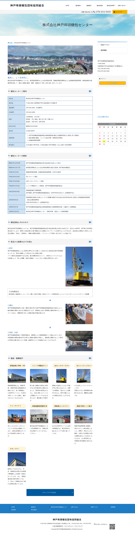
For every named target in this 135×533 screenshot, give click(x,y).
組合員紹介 (34, 509)
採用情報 (113, 507)
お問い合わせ (74, 507)
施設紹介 (33, 507)
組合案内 (13, 509)
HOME (13, 507)
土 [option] (125, 127)
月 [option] (104, 127)
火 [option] (108, 127)
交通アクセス (94, 507)
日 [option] (100, 127)
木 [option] (116, 127)
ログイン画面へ (112, 83)
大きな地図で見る (103, 116)
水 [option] (112, 127)
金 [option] (121, 127)
